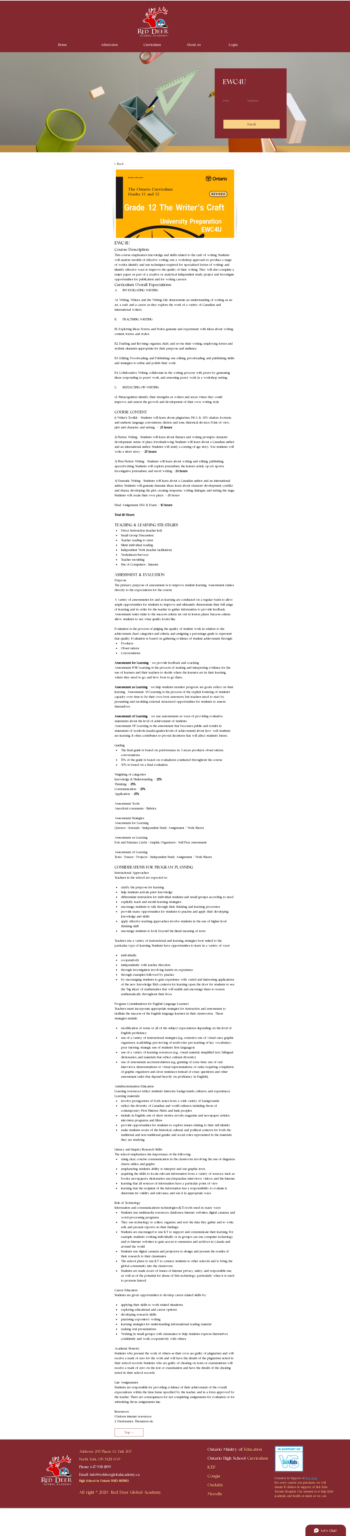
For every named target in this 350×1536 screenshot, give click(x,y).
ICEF (212, 1467)
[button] (119, 44)
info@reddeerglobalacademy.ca (115, 1474)
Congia (214, 1476)
